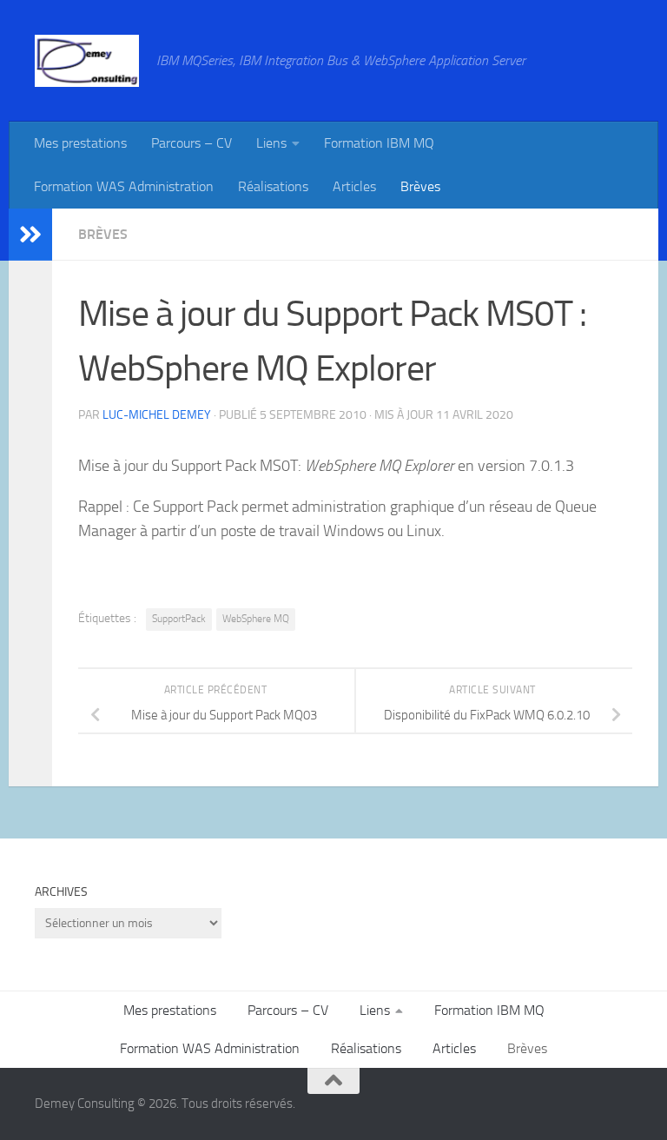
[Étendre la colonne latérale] (30, 235)
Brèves (420, 186)
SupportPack (179, 619)
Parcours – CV (191, 143)
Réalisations (273, 186)
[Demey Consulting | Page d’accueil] (87, 61)
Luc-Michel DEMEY (156, 415)
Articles (354, 186)
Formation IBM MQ (379, 143)
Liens (271, 143)
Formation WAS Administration (124, 186)
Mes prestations (80, 143)
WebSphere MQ (255, 619)
